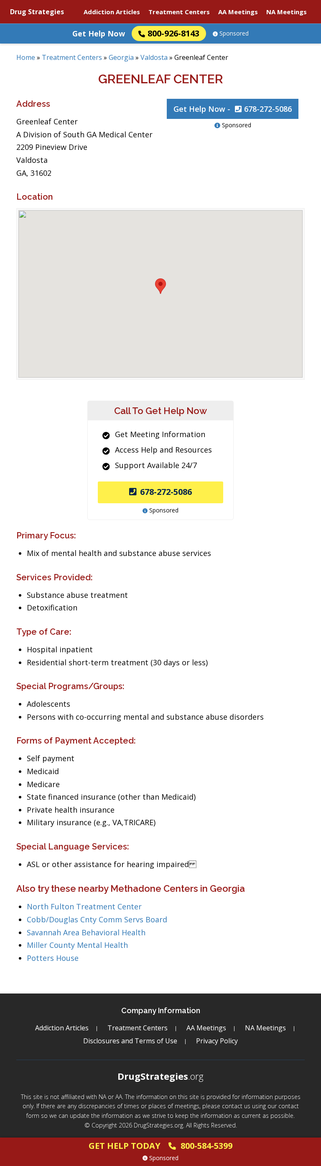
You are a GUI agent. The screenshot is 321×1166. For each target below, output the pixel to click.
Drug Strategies (37, 11)
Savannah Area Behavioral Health (86, 932)
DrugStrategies (160, 1076)
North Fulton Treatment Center (84, 906)
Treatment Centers (179, 12)
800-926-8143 (173, 33)
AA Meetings (238, 12)
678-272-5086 (166, 491)
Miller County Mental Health (77, 945)
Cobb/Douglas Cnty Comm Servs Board (97, 919)
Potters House (53, 958)
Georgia (121, 57)
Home (25, 57)
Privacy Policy (217, 1040)
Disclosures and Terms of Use (130, 1040)
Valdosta (154, 57)
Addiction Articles (112, 12)
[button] (160, 286)
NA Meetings (286, 12)
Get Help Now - (232, 109)
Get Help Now (98, 33)
